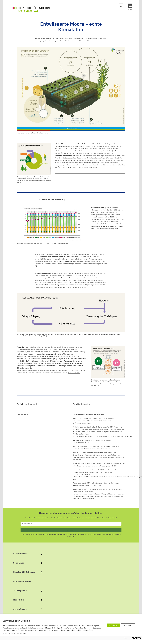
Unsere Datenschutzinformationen (13, 634)
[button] (121, 6)
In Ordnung (113, 625)
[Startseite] (32, 9)
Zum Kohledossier (81, 404)
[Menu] (130, 6)
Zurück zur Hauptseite (27, 404)
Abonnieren (71, 530)
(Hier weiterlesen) (74, 373)
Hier (116, 165)
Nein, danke (128, 625)
